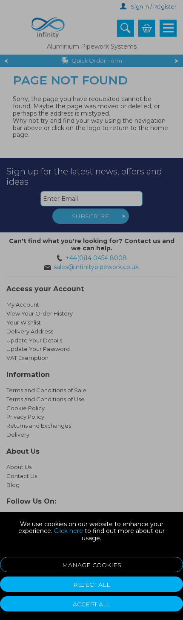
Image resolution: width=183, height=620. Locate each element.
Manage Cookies (91, 565)
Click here (68, 531)
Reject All (91, 584)
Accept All (92, 604)
